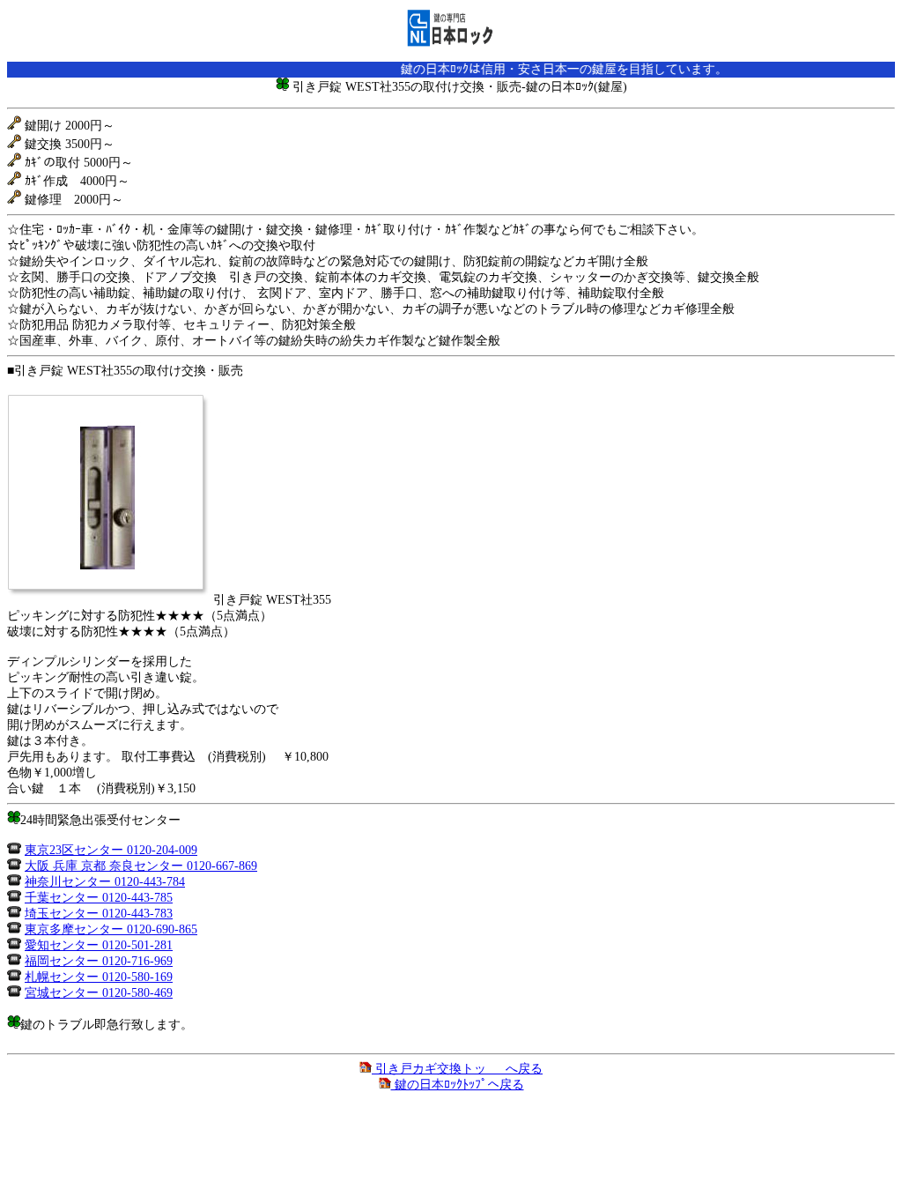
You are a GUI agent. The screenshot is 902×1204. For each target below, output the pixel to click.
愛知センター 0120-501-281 (99, 945)
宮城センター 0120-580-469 (99, 993)
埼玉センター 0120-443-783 (99, 913)
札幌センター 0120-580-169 (99, 977)
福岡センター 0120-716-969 (99, 961)
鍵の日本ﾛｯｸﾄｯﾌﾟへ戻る (457, 1084)
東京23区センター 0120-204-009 (111, 850)
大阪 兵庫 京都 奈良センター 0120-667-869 (141, 866)
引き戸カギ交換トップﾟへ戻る (457, 1068)
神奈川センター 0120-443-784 (105, 881)
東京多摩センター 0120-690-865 (111, 929)
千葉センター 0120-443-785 (99, 897)
